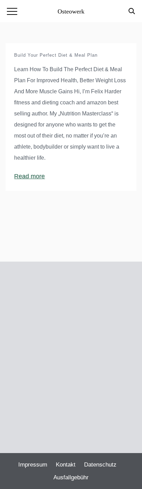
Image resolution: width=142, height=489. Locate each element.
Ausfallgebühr (71, 477)
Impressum (32, 464)
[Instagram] (70, 419)
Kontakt (65, 464)
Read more (29, 176)
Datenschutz (100, 464)
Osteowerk (71, 11)
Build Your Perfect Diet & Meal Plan (56, 55)
